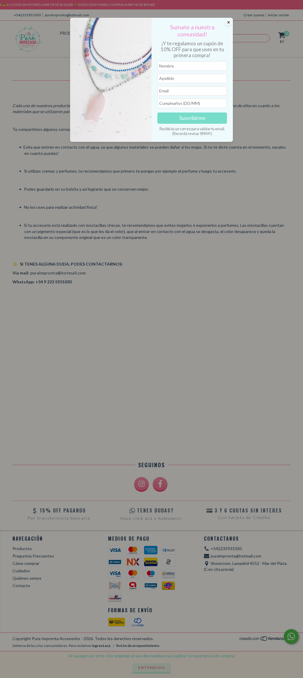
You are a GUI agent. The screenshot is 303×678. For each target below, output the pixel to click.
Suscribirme (192, 118)
